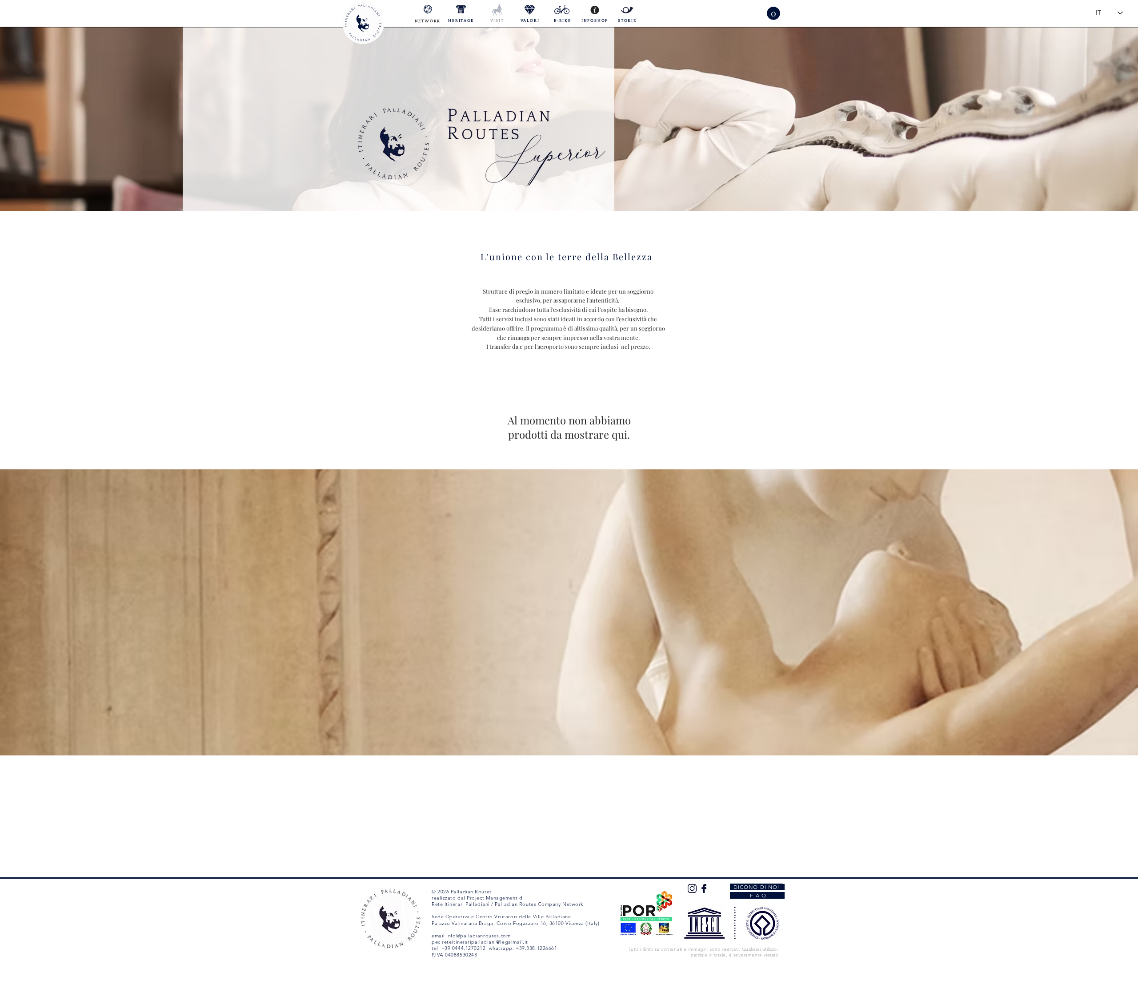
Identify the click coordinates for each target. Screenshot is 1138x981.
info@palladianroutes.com (478, 936)
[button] (773, 13)
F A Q (757, 895)
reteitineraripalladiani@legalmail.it (485, 942)
